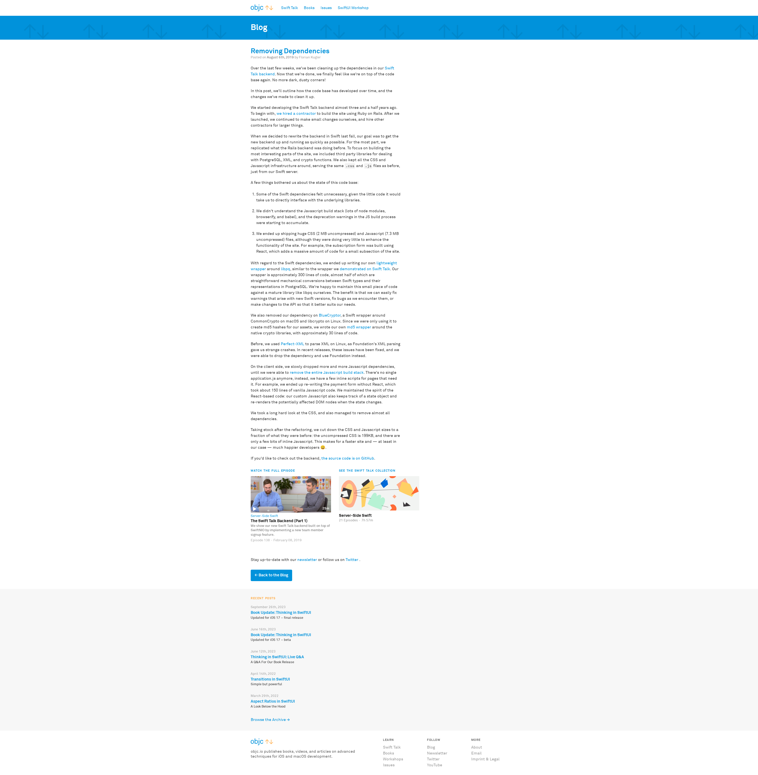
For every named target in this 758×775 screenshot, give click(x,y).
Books (309, 8)
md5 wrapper (359, 327)
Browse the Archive (268, 720)
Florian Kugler (310, 57)
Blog (431, 747)
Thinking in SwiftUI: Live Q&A (277, 657)
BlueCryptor (330, 315)
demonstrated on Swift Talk (365, 269)
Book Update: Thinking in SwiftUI (281, 613)
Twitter (352, 560)
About (476, 747)
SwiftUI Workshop (353, 8)
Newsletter (437, 753)
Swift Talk (289, 8)
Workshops (393, 759)
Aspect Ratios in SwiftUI (273, 701)
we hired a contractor (296, 114)
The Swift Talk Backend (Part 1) (279, 521)
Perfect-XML (292, 344)
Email (476, 753)
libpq (285, 269)
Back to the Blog (273, 575)
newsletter (307, 560)
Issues (326, 8)
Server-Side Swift (264, 516)
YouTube (434, 765)
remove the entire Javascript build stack (327, 373)
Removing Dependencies (290, 51)
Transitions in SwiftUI (270, 679)
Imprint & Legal (485, 759)
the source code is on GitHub (347, 458)
